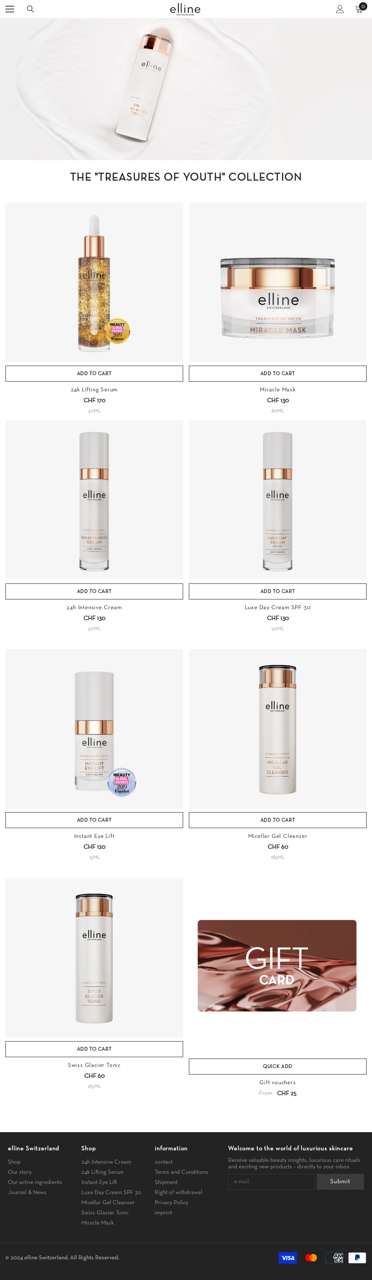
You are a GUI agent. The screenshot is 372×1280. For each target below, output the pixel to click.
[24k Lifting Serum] (94, 282)
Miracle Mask (278, 390)
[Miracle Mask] (278, 282)
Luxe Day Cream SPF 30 (278, 608)
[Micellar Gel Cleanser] (278, 729)
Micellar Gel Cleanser (278, 836)
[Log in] (340, 9)
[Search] (30, 9)
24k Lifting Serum (94, 390)
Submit (340, 1182)
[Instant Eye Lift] (94, 729)
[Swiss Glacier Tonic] (94, 957)
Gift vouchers (277, 1083)
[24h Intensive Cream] (94, 500)
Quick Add (277, 1066)
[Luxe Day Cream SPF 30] (278, 500)
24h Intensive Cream (94, 608)
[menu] (9, 9)
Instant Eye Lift (94, 836)
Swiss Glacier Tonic (94, 1065)
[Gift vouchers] (278, 966)
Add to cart (94, 373)
